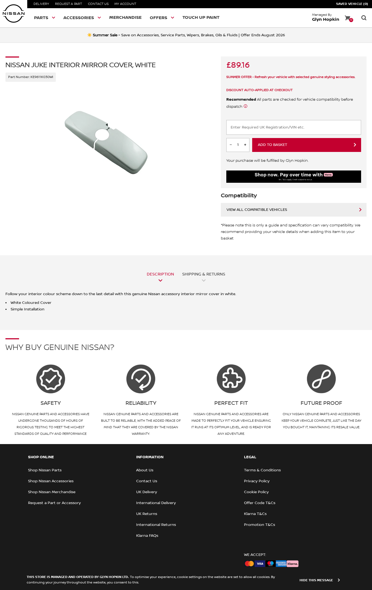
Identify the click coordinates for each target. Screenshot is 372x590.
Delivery (41, 4)
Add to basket (272, 145)
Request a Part (68, 4)
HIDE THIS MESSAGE (316, 580)
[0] (347, 17)
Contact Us (98, 4)
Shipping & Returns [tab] (203, 274)
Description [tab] (160, 274)
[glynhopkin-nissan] (13, 13)
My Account (125, 4)
